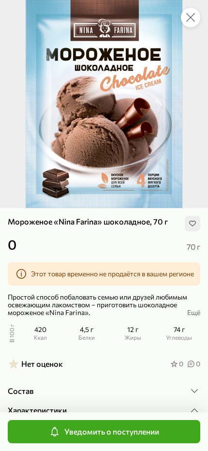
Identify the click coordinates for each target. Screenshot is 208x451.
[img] (192, 223)
